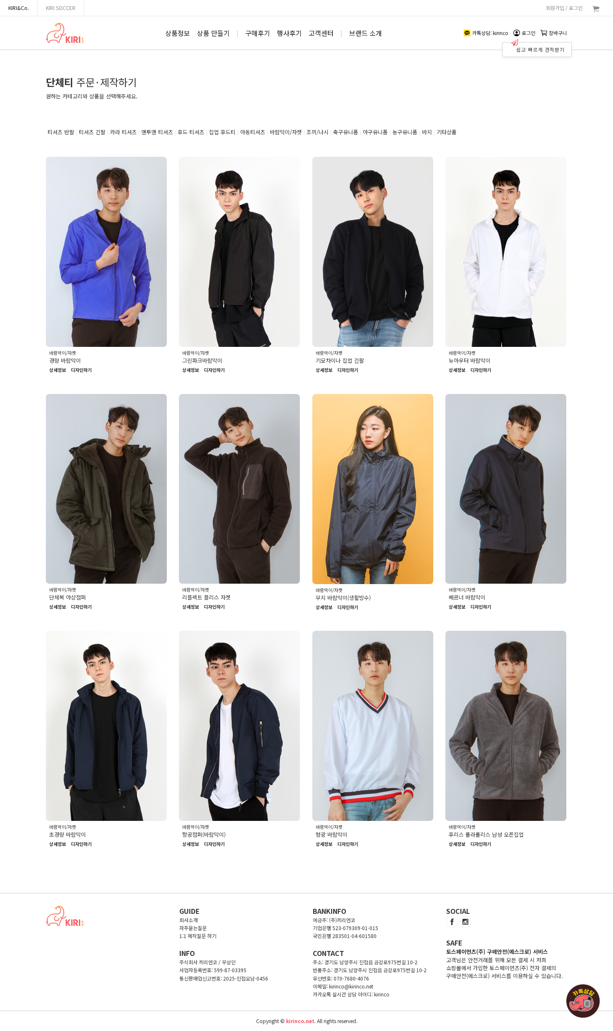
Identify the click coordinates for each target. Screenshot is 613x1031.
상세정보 (57, 370)
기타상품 (447, 132)
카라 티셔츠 (123, 132)
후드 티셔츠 (191, 132)
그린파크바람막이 (202, 360)
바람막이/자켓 (286, 132)
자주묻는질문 (193, 927)
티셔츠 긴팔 (92, 132)
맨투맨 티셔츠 (157, 132)
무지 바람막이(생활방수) (343, 598)
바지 (427, 132)
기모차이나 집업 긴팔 (340, 360)
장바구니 (558, 32)
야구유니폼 (375, 132)
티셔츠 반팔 (61, 132)
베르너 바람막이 (467, 597)
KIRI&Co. (18, 7)
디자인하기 (81, 370)
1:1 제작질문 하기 (197, 935)
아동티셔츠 (252, 132)
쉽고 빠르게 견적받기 (540, 49)
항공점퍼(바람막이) (204, 834)
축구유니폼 (345, 132)
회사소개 (188, 919)
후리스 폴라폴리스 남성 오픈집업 (486, 834)
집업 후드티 (222, 132)
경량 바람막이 (65, 360)
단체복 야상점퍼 (67, 597)
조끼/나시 (317, 132)
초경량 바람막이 (67, 834)
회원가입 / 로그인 (564, 7)
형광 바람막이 (331, 834)
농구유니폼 (404, 132)
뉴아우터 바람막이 (469, 360)
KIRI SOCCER (60, 7)
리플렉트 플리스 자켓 (206, 597)
